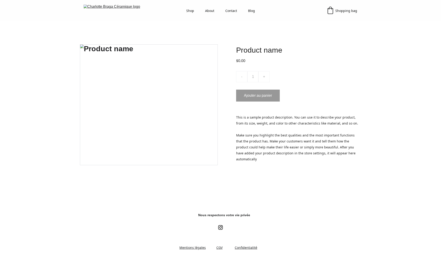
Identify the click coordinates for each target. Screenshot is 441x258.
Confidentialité (246, 247)
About (209, 11)
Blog (251, 11)
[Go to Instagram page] (220, 227)
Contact (231, 11)
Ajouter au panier (258, 95)
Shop (190, 11)
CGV (219, 247)
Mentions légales (192, 247)
